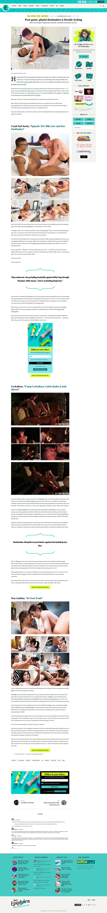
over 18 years (78, 50)
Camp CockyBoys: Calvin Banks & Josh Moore (38, 388)
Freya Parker (63, 705)
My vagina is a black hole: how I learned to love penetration (67, 890)
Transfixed (35, 699)
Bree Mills (14, 695)
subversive (66, 93)
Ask (50, 910)
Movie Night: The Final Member (27, 801)
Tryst (87, 110)
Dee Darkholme (29, 226)
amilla (37, 885)
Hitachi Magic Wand (89, 109)
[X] (85, 904)
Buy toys (52, 5)
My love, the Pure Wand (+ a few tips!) (67, 868)
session (26, 82)
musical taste (30, 91)
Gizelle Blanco (31, 707)
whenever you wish (50, 791)
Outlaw (29, 309)
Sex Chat (90, 108)
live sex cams (85, 110)
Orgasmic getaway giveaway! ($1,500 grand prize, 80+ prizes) (51, 802)
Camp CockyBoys (22, 510)
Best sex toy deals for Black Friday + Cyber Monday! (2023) (23, 883)
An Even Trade (34, 598)
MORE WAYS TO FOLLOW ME (40, 369)
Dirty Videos (33, 16)
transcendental (27, 95)
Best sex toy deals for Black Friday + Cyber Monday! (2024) (23, 862)
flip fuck (18, 561)
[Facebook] (83, 904)
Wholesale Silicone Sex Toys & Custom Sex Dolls (84, 868)
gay (42, 760)
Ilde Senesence (39, 861)
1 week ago (38, 866)
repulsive (38, 95)
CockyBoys (41, 499)
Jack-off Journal (44, 16)
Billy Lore (55, 224)
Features (38, 16)
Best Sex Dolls (92, 865)
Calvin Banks (31, 501)
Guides (19, 5)
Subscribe (84, 56)
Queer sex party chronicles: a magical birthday (23, 889)
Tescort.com (80, 865)
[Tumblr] (96, 2)
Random (62, 5)
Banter (25, 5)
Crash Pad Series (36, 760)
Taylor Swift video (63, 514)
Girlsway (20, 699)
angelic (59, 93)
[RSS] (93, 904)
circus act (48, 568)
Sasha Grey (18, 707)
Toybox (37, 5)
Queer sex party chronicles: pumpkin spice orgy (23, 869)
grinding (34, 243)
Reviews (14, 5)
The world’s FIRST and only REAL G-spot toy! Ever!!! (67, 862)
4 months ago (45, 882)
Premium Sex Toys (76, 108)
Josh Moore (53, 510)
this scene (33, 510)
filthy (51, 93)
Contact (84, 1)
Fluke (50, 307)
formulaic (18, 95)
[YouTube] (93, 2)
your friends (44, 230)
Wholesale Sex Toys (84, 109)
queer (63, 760)
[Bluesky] (88, 2)
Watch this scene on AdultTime (40, 750)
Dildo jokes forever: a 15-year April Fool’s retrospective (23, 876)
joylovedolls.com (81, 110)
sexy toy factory (91, 867)
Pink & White (53, 760)
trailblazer (50, 697)
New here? (31, 5)
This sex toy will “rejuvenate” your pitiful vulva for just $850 (66, 883)
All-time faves (44, 5)
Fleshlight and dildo (38, 754)
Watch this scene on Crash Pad (40, 375)
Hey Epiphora (43, 910)
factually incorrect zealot (18, 84)
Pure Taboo (27, 699)
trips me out (33, 93)
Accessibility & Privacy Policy (61, 910)
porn (12, 91)
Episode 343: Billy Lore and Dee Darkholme (38, 127)
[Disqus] (40, 833)
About (79, 1)
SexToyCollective (76, 109)
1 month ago (38, 874)
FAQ (57, 5)
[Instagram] (91, 2)
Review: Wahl (36, 888)
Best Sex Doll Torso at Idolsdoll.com (82, 867)
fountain (24, 574)
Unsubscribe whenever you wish (40, 366)
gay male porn (54, 699)
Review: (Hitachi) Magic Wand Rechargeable (66, 876)
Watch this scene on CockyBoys (40, 587)
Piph (80, 44)
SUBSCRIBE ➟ (40, 363)
